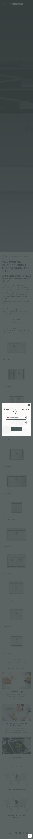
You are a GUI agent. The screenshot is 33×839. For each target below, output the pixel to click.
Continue (15, 429)
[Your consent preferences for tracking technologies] (30, 836)
